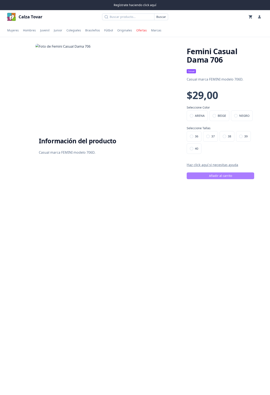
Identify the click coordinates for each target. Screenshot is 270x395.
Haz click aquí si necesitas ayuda (212, 165)
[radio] (191, 115)
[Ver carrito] (250, 17)
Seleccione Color (198, 107)
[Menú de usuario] (259, 17)
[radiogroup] (223, 115)
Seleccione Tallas (199, 128)
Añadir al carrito (220, 176)
